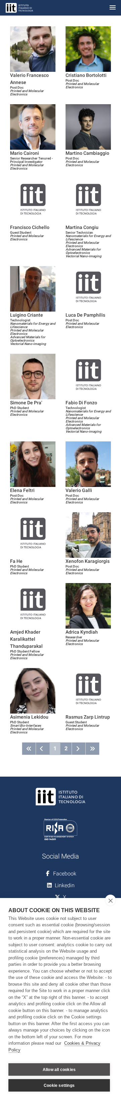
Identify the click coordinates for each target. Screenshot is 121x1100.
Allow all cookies (59, 1069)
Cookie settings (59, 1085)
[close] (110, 900)
